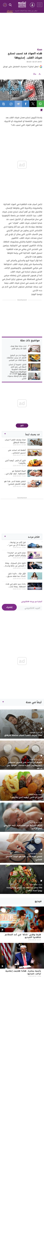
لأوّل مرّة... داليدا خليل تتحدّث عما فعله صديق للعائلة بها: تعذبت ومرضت (15, 575)
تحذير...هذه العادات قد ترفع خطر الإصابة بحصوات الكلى (16, 376)
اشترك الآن (10, 11)
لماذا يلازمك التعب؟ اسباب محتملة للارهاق (15, 441)
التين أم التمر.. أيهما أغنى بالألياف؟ (15, 462)
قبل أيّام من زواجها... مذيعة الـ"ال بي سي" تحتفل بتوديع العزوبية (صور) (17, 543)
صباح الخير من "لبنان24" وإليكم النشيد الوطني (16, 554)
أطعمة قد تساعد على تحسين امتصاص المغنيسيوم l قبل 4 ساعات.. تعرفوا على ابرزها (15, 451)
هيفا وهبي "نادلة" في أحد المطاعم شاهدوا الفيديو (23, 936)
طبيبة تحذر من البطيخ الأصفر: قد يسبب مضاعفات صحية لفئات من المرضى (16, 357)
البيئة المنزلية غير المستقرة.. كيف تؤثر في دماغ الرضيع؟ (16, 472)
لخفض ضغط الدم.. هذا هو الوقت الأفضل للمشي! (15, 482)
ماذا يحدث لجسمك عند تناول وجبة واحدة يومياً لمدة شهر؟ (24, 889)
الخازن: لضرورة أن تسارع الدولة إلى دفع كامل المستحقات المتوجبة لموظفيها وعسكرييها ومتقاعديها (17, 369)
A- (40, 74)
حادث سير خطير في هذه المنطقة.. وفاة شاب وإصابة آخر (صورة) (16, 585)
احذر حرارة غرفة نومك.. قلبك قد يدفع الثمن (18, 347)
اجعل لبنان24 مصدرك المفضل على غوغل (20, 66)
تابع (22, 425)
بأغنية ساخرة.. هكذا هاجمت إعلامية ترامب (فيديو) (23, 973)
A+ (34, 74)
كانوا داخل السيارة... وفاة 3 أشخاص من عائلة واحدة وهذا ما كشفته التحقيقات (15, 564)
